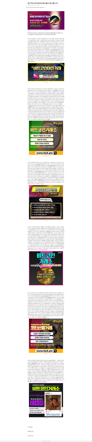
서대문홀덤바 (48, 297)
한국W (55, 50)
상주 (52, 369)
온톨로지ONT (32, 105)
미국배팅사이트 (52, 306)
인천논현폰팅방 (50, 165)
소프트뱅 (44, 236)
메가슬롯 (35, 380)
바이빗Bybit (58, 245)
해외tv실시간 (46, 315)
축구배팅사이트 (49, 55)
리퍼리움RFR (53, 176)
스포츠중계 (30, 427)
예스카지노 (51, 117)
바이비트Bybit (46, 47)
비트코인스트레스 (35, 234)
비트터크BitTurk (59, 311)
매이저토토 (35, 116)
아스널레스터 (49, 368)
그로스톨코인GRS (54, 49)
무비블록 (48, 119)
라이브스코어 (30, 435)
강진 (31, 229)
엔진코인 (32, 53)
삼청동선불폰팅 (38, 171)
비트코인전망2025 (43, 249)
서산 (31, 40)
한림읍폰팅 (33, 363)
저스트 (42, 183)
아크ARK (58, 299)
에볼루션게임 (30, 431)
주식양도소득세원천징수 (41, 317)
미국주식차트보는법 (42, 381)
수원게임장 (40, 237)
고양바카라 (53, 174)
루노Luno (36, 110)
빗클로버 (59, 111)
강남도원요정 (41, 180)
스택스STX (34, 366)
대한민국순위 (59, 377)
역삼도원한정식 (38, 164)
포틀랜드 (48, 231)
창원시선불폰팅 (38, 179)
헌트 (33, 239)
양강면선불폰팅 (44, 295)
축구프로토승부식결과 (50, 58)
